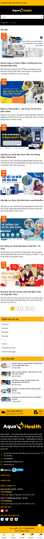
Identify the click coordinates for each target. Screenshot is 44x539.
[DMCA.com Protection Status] (6, 470)
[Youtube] (11, 519)
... (24, 309)
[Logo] (22, 10)
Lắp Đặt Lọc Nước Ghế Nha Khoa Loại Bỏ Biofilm (22, 200)
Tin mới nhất (8, 359)
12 (28, 309)
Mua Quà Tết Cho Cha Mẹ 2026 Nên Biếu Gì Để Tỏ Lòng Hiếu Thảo (21, 293)
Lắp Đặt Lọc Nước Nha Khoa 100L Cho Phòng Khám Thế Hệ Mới (20, 155)
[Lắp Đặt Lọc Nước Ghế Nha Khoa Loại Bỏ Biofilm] (6, 391)
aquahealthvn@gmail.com (13, 462)
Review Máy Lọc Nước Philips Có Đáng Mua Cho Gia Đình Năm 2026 (21, 64)
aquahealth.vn (8, 465)
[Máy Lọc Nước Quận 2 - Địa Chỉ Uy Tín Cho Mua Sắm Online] (6, 374)
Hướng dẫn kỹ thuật (8, 348)
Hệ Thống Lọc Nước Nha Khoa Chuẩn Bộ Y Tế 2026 (20, 247)
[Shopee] (2, 510)
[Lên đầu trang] (40, 521)
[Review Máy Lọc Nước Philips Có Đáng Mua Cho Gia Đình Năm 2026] (6, 365)
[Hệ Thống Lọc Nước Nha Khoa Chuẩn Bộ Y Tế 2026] (6, 399)
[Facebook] (6, 519)
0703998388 (8, 459)
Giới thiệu (5, 328)
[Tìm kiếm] (41, 16)
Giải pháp (5, 336)
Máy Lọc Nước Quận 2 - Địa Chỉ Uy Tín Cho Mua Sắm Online (21, 110)
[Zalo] (2, 519)
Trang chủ (5, 324)
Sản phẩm (5, 332)
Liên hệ (4, 344)
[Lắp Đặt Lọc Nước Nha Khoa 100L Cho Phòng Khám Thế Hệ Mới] (6, 382)
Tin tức (4, 340)
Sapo (27, 531)
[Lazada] (6, 510)
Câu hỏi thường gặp (8, 352)
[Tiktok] (16, 519)
